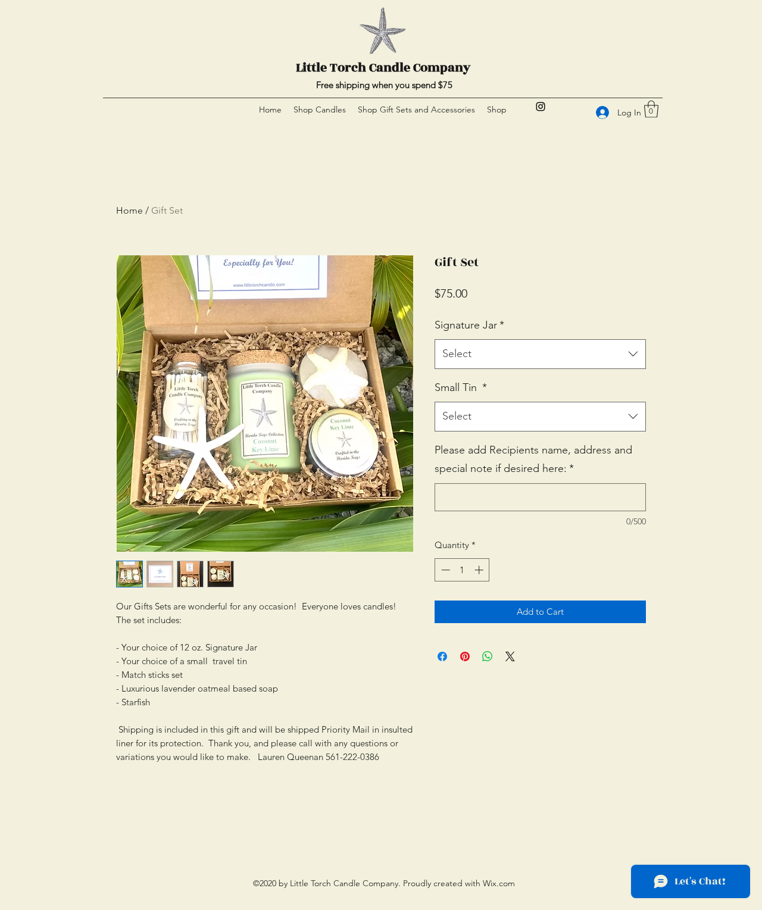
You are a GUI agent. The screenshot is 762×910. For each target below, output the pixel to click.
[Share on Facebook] (442, 656)
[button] (651, 109)
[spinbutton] (462, 570)
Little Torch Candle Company (383, 67)
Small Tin (461, 387)
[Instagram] (540, 106)
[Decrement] (444, 570)
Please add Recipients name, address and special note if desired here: (533, 459)
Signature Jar (469, 325)
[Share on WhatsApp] (487, 656)
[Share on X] (510, 656)
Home (129, 210)
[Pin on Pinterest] (465, 656)
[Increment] (480, 570)
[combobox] (540, 354)
